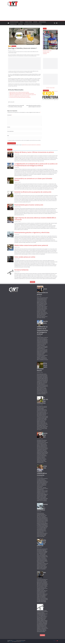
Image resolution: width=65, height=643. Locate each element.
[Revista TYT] (8, 23)
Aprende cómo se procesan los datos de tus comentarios (31, 144)
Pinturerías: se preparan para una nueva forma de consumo (19, 95)
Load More (32, 281)
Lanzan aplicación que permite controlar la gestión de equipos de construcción (33, 106)
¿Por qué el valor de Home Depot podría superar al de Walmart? (20, 97)
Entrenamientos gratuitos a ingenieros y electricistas (32, 232)
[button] (23, 22)
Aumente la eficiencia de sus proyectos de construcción (32, 192)
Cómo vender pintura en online (24, 257)
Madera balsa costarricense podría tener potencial (31, 245)
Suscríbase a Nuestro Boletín (50, 87)
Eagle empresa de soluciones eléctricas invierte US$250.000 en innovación (22, 93)
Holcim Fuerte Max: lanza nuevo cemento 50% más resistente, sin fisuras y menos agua (16, 106)
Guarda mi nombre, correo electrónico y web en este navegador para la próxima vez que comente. (24, 140)
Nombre (8, 127)
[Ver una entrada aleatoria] (57, 23)
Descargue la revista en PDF (47, 50)
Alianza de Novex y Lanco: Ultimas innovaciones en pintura (19, 92)
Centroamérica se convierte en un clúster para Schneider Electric (33, 179)
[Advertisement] (32, 14)
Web (8, 135)
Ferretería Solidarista (21, 270)
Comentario (9, 115)
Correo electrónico (10, 131)
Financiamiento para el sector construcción (28, 205)
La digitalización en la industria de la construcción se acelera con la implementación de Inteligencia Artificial (35, 165)
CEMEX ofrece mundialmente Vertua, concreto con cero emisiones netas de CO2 (23, 94)
